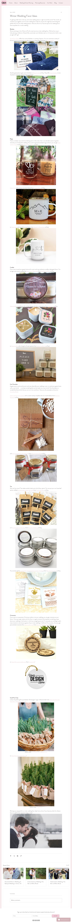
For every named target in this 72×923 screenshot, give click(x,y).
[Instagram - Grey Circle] (33, 920)
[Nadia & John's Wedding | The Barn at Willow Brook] (59, 873)
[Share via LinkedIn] (17, 855)
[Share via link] (21, 855)
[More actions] (61, 12)
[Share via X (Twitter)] (14, 855)
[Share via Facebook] (10, 855)
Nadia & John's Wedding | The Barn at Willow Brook (57, 882)
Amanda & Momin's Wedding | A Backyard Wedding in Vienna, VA (13, 882)
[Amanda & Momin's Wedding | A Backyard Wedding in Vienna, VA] (13, 873)
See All (67, 865)
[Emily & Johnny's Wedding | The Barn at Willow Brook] (36, 873)
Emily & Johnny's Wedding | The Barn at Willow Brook (36, 882)
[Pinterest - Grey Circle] (37, 920)
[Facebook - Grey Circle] (35, 920)
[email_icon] (39, 920)
